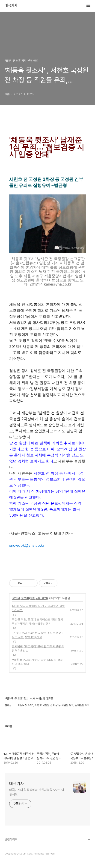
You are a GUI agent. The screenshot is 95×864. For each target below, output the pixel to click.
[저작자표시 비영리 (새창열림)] (61, 583)
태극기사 (11, 5)
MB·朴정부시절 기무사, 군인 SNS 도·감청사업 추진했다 (37, 662)
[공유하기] (27, 583)
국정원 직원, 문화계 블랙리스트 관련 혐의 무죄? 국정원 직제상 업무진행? (37, 621)
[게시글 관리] (32, 583)
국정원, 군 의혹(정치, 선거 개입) (30, 598)
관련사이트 (11, 839)
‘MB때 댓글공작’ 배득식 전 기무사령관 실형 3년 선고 (38, 608)
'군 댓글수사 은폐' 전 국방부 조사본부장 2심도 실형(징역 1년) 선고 (37, 635)
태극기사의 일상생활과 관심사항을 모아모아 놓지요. (36, 792)
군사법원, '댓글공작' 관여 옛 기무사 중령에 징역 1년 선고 (38, 648)
